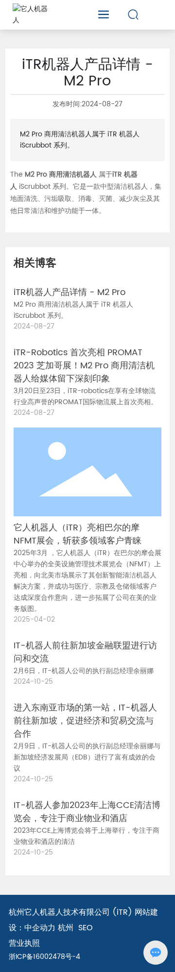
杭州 (65, 928)
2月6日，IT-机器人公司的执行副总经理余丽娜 (84, 670)
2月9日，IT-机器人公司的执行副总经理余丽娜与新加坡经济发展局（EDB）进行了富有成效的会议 (87, 757)
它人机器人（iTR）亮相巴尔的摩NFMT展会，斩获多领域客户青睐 (77, 534)
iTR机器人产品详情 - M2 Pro (69, 292)
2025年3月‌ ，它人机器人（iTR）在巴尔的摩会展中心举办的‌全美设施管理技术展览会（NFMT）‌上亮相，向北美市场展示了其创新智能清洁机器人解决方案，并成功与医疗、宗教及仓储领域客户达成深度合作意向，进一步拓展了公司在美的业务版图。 (87, 580)
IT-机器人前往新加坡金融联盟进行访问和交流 (85, 652)
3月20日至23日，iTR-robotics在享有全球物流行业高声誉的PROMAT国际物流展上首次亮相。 (86, 396)
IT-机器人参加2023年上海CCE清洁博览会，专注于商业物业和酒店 (87, 811)
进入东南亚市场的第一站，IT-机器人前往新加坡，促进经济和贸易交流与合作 (85, 721)
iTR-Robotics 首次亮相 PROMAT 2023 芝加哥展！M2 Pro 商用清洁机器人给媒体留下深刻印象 (84, 366)
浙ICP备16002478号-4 (44, 956)
